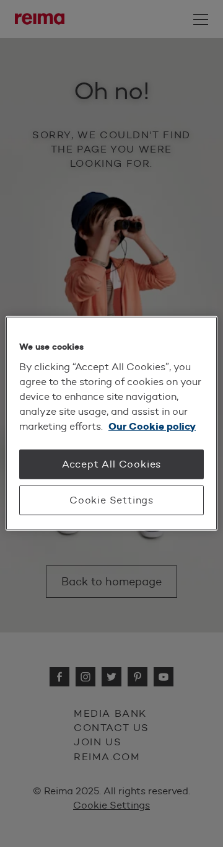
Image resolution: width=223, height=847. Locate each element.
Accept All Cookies (111, 463)
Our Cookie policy (152, 425)
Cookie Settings (111, 500)
